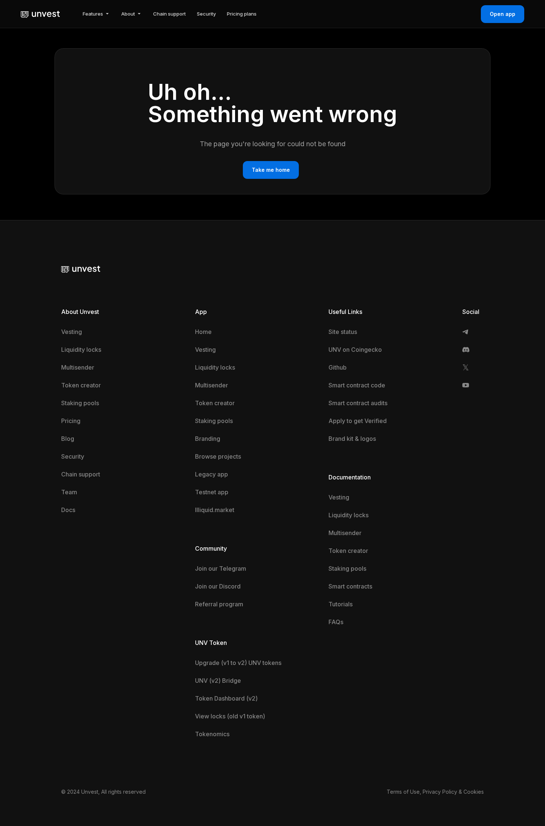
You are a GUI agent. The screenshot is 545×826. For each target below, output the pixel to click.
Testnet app (211, 492)
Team (69, 492)
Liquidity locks (81, 349)
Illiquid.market (214, 510)
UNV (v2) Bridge (218, 680)
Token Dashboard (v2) (226, 698)
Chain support (80, 474)
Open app (502, 14)
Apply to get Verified (357, 421)
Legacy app (211, 474)
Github (337, 367)
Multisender (77, 367)
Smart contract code (356, 385)
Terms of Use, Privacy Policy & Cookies (435, 792)
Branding (207, 438)
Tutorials (340, 604)
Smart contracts (350, 586)
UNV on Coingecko (355, 349)
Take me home (271, 170)
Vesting (71, 331)
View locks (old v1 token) (230, 716)
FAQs (335, 622)
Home (203, 331)
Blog (67, 438)
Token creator (81, 385)
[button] (96, 14)
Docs (68, 510)
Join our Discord (218, 586)
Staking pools (80, 403)
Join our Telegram (220, 568)
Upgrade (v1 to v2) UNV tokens (238, 662)
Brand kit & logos (352, 438)
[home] (40, 14)
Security (72, 456)
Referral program (219, 604)
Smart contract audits (357, 403)
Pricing (70, 421)
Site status (342, 331)
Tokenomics (212, 734)
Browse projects (218, 456)
